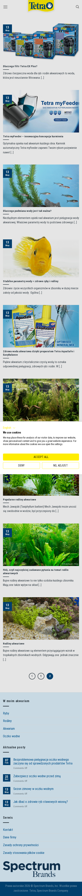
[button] (9, 428)
